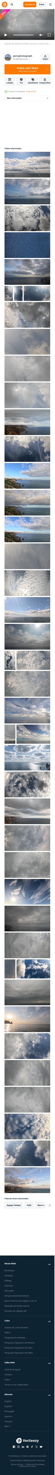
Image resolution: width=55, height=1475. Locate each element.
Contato (8, 1453)
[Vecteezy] (4, 4)
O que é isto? (31, 91)
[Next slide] (43, 1281)
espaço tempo (14, 1281)
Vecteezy (9, 1351)
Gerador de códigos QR (16, 1389)
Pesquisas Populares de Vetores (20, 1421)
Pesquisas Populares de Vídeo (19, 1431)
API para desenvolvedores (17, 1371)
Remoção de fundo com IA (17, 1384)
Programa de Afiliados (15, 1416)
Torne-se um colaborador (16, 1463)
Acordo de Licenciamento (16, 1406)
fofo (29, 1281)
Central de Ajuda (12, 1448)
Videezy (8, 1356)
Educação (9, 1366)
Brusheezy (9, 1346)
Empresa (9, 1361)
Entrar (41, 4)
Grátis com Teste (27, 69)
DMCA (7, 1411)
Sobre (7, 1458)
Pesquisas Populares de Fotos (18, 1426)
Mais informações (14, 97)
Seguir (45, 59)
